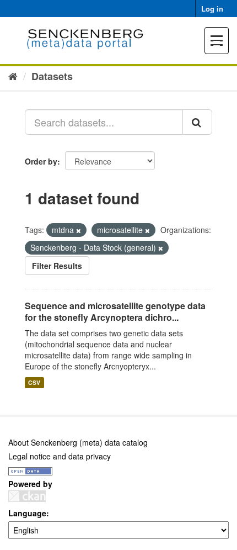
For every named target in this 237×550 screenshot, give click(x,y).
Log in (212, 8)
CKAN (27, 496)
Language (27, 513)
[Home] (13, 75)
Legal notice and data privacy (59, 456)
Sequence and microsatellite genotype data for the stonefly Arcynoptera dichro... (115, 311)
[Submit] (197, 122)
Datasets (52, 76)
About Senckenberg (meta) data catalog (78, 442)
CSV (34, 382)
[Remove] (78, 230)
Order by (41, 161)
